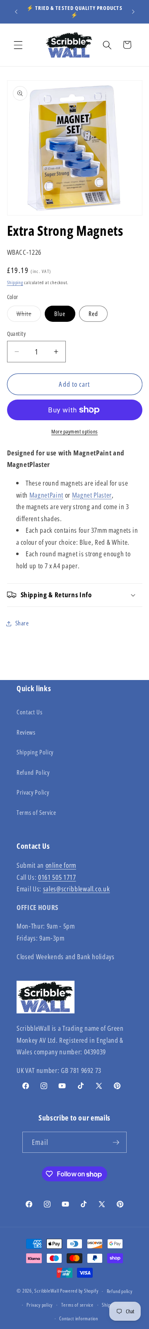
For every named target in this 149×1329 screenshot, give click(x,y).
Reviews (26, 732)
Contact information (78, 1318)
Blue (59, 313)
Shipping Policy (35, 752)
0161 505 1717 (57, 877)
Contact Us (30, 712)
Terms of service (77, 1304)
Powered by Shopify (79, 1291)
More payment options (74, 431)
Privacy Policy (33, 792)
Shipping (15, 282)
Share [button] (22, 623)
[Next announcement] (133, 11)
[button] (18, 45)
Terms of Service (36, 812)
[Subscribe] (116, 1142)
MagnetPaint (46, 495)
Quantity (16, 334)
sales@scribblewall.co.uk (76, 888)
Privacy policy (39, 1304)
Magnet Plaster (92, 495)
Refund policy (119, 1291)
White (29, 315)
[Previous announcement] (16, 11)
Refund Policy (33, 772)
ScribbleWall (46, 1291)
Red (93, 313)
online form (61, 865)
